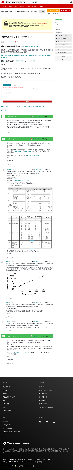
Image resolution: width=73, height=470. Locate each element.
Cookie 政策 (12, 459)
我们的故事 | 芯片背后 (9, 397)
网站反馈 (50, 459)
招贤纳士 (5, 390)
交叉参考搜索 (43, 393)
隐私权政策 (21, 459)
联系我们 (41, 387)
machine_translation (63, 44)
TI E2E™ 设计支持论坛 (45, 390)
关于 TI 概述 (6, 387)
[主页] (14, 2)
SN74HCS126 (62, 38)
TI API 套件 (6, 421)
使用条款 (37, 459)
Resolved (58, 19)
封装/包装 (42, 400)
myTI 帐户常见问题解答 (46, 407)
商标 (44, 459)
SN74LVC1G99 (62, 41)
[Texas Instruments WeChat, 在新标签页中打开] (40, 422)
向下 (12, 133)
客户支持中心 (43, 397)
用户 (71, 2)
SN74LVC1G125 (62, 47)
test (59, 50)
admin (6, 42)
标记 (63, 56)
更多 (43, 11)
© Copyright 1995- (10, 462)
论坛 (16, 6)
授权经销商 (17, 432)
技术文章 (22, 6)
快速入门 (34, 6)
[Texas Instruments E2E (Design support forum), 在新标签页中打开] (47, 422)
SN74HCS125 (62, 53)
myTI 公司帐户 (7, 425)
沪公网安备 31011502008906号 (25, 466)
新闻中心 (5, 393)
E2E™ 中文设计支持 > (7, 6)
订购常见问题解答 (8, 432)
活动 (4, 400)
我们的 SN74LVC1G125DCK (22, 180)
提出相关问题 (54, 10)
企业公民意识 (7, 410)
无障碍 (5, 459)
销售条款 (30, 459)
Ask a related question (40, 23)
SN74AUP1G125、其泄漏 (19, 352)
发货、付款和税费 (8, 428)
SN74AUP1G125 (62, 35)
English (41, 6)
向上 (7, 133)
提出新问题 (66, 10)
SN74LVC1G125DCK (33, 155)
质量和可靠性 (43, 404)
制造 (4, 407)
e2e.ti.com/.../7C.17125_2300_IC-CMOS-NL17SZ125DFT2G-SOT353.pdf (22, 106)
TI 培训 (28, 6)
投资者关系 (6, 404)
